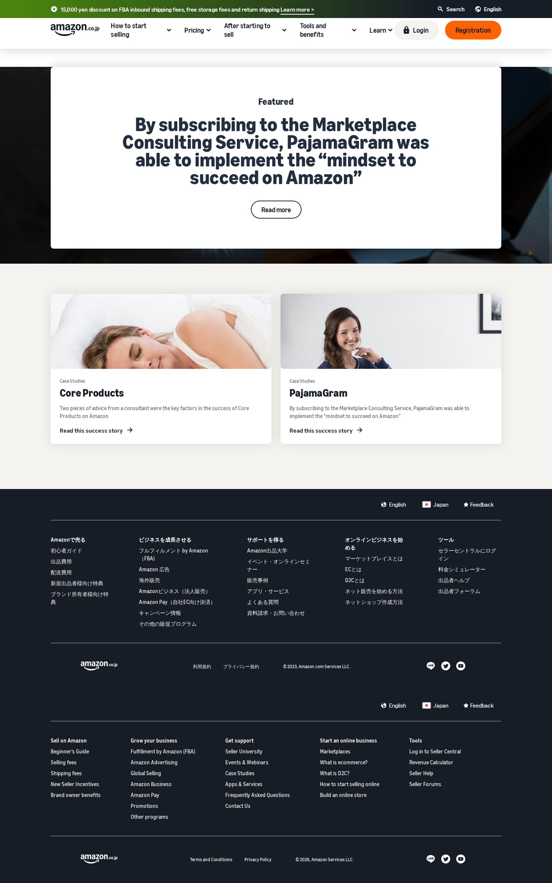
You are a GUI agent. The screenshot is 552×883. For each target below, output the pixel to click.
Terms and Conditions (211, 859)
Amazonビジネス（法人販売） (175, 591)
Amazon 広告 (154, 569)
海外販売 (149, 580)
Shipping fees (66, 773)
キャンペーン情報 (160, 613)
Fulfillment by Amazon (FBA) (163, 751)
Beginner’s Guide (70, 751)
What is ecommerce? (344, 762)
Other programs (149, 817)
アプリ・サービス (268, 591)
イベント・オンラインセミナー (278, 565)
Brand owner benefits (76, 795)
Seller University (243, 751)
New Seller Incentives (75, 784)
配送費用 (61, 572)
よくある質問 (263, 602)
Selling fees (64, 762)
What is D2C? (335, 773)
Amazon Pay (145, 795)
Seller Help (421, 773)
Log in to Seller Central (435, 751)
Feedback (482, 504)
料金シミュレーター (462, 569)
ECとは (353, 569)
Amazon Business (151, 784)
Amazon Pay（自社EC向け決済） (177, 602)
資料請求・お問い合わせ (276, 613)
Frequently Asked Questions (257, 795)
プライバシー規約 (241, 666)
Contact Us (237, 806)
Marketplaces (335, 751)
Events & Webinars (246, 762)
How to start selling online (349, 784)
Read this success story (91, 430)
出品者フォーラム (459, 591)
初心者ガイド (66, 550)
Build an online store (343, 795)
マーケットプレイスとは (374, 558)
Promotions (144, 806)
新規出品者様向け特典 (77, 583)
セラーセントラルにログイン (467, 554)
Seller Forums (425, 784)
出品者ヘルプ (454, 580)
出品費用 (61, 561)
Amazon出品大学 (267, 550)
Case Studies (240, 773)
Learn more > (297, 9)
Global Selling (146, 773)
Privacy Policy (257, 859)
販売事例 (257, 580)
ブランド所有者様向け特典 (80, 598)
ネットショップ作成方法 (374, 602)
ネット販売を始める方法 (374, 591)
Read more (276, 209)
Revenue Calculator (431, 762)
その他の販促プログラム (168, 623)
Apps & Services (243, 784)
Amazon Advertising (154, 762)
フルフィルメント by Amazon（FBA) (173, 554)
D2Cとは (355, 580)
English (397, 504)
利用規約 (202, 666)
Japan (440, 504)
